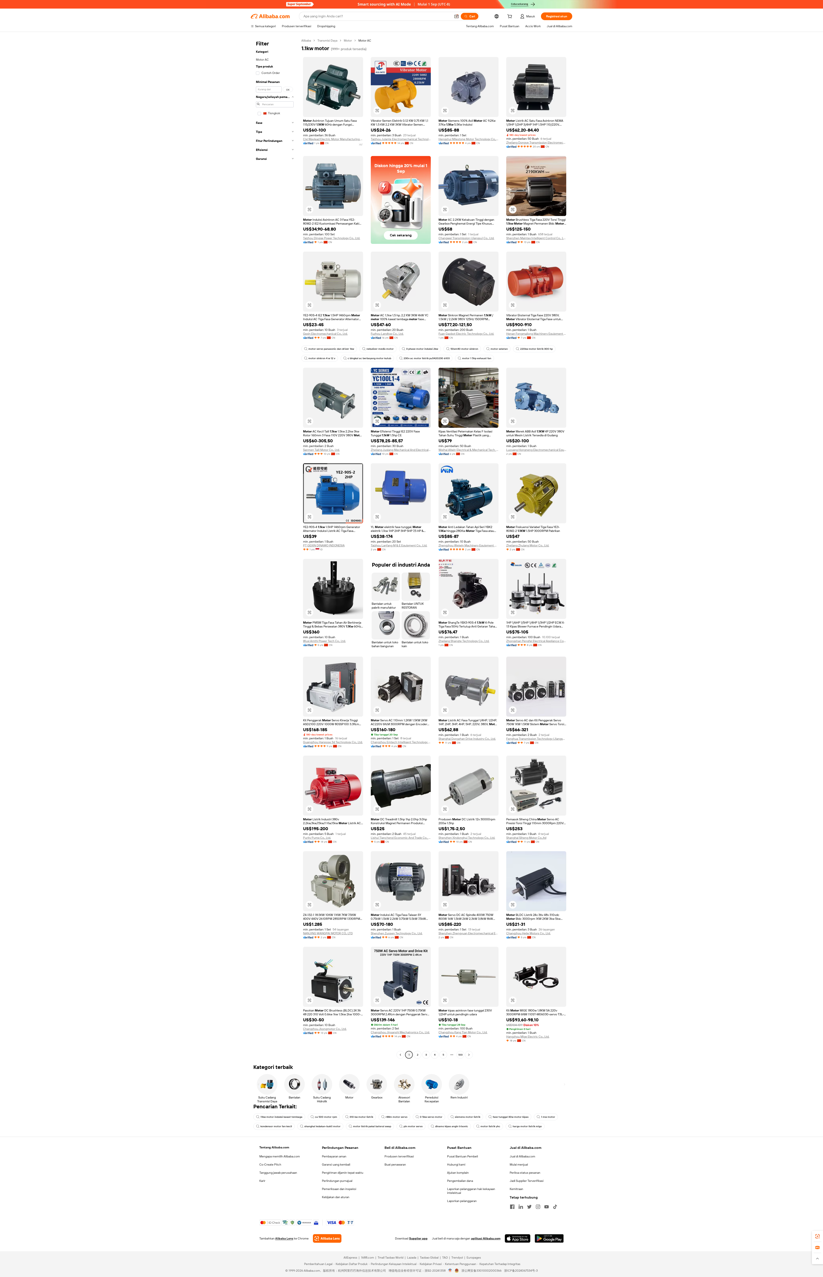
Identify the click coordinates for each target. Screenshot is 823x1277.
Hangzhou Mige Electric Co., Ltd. (527, 1036)
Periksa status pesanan (525, 1172)
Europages (474, 1257)
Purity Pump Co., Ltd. (317, 837)
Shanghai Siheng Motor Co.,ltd (526, 837)
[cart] (510, 17)
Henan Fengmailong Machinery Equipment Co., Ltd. (536, 333)
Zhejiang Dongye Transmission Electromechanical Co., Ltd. (536, 142)
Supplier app (418, 1238)
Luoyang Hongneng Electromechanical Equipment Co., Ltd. (536, 450)
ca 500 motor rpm (326, 1116)
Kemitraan (516, 1189)
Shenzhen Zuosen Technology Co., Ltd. (396, 933)
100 (460, 1054)
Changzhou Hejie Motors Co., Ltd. (528, 933)
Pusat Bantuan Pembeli (462, 1156)
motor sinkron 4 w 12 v (321, 358)
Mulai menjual (519, 1164)
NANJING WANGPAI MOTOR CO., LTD (328, 933)
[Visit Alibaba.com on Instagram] (538, 1206)
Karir (262, 1180)
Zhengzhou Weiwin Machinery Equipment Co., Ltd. (469, 545)
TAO (445, 1257)
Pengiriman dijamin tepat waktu (342, 1172)
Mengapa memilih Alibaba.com (279, 1156)
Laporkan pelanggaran (462, 1201)
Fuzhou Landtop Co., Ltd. (387, 333)
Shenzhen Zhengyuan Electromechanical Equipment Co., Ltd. (469, 933)
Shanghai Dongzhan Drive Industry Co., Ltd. (467, 738)
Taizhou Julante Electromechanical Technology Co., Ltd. (401, 139)
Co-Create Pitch (270, 1164)
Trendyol (457, 1257)
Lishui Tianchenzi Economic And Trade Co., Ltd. (401, 837)
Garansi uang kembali (336, 1164)
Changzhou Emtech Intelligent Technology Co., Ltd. (401, 742)
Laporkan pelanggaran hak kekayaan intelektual (471, 1190)
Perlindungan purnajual (337, 1180)
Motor (348, 40)
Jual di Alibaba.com (522, 1156)
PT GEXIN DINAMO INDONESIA (324, 545)
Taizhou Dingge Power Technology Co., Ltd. (331, 238)
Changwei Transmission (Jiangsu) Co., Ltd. (466, 238)
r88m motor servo (396, 1116)
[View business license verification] (450, 1270)
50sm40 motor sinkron (464, 348)
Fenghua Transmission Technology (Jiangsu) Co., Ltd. (536, 738)
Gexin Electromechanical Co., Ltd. (325, 333)
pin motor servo (413, 1126)
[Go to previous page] (400, 1055)
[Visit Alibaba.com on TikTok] (555, 1206)
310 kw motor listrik (361, 1116)
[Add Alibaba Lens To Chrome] (327, 1238)
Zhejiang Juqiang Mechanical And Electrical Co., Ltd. (401, 450)
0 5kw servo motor (431, 1116)
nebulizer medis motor (380, 348)
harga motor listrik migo (527, 1126)
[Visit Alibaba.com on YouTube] (546, 1206)
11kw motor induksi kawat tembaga (281, 1116)
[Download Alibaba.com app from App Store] (517, 1238)
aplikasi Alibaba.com (485, 1238)
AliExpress (350, 1257)
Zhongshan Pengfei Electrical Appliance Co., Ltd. (536, 641)
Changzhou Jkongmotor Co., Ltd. (325, 1029)
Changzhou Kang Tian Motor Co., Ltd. (463, 1032)
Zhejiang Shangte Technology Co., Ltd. (464, 641)
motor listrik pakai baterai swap (372, 1126)
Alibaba (306, 40)
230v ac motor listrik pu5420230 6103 (427, 358)
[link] (817, 1236)
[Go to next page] (469, 1055)
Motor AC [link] (364, 40)
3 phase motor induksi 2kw (422, 348)
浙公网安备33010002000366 (481, 1270)
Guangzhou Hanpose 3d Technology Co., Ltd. (333, 742)
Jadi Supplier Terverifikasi (527, 1180)
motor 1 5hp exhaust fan (476, 358)
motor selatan (499, 348)
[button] (456, 16)
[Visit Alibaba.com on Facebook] (512, 1206)
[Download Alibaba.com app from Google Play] (549, 1238)
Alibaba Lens (284, 1238)
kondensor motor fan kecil (276, 1126)
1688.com (367, 1257)
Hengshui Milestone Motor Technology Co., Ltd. (469, 139)
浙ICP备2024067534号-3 (521, 1270)
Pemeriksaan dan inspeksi (339, 1189)
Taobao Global (429, 1257)
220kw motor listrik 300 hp (536, 348)
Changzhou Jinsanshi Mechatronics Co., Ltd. (400, 1032)
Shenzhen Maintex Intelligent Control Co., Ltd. (536, 238)
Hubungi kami (456, 1164)
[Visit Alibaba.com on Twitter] (529, 1206)
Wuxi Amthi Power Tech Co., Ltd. (324, 641)
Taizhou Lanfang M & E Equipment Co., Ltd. (399, 545)
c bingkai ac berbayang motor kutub (369, 358)
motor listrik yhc (490, 1126)
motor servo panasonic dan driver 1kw (331, 348)
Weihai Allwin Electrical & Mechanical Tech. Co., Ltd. (469, 450)
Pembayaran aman (334, 1156)
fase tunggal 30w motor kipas (511, 1116)
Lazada (411, 1257)
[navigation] (274, 548)
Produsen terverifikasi (399, 1156)
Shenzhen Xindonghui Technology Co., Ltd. (467, 837)
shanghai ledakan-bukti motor (322, 1126)
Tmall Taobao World (390, 1257)
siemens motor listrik (467, 1116)
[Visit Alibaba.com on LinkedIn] (520, 1206)
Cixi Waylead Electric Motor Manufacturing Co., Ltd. (333, 139)
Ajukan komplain (458, 1172)
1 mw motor (548, 1116)
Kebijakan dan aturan (335, 1197)
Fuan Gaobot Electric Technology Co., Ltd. (466, 333)
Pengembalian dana (460, 1180)
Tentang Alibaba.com (274, 1147)
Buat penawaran (395, 1164)
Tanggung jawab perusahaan (278, 1172)
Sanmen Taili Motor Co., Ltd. (321, 450)
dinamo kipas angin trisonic (451, 1126)
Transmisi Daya (327, 40)
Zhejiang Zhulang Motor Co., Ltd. (527, 545)
